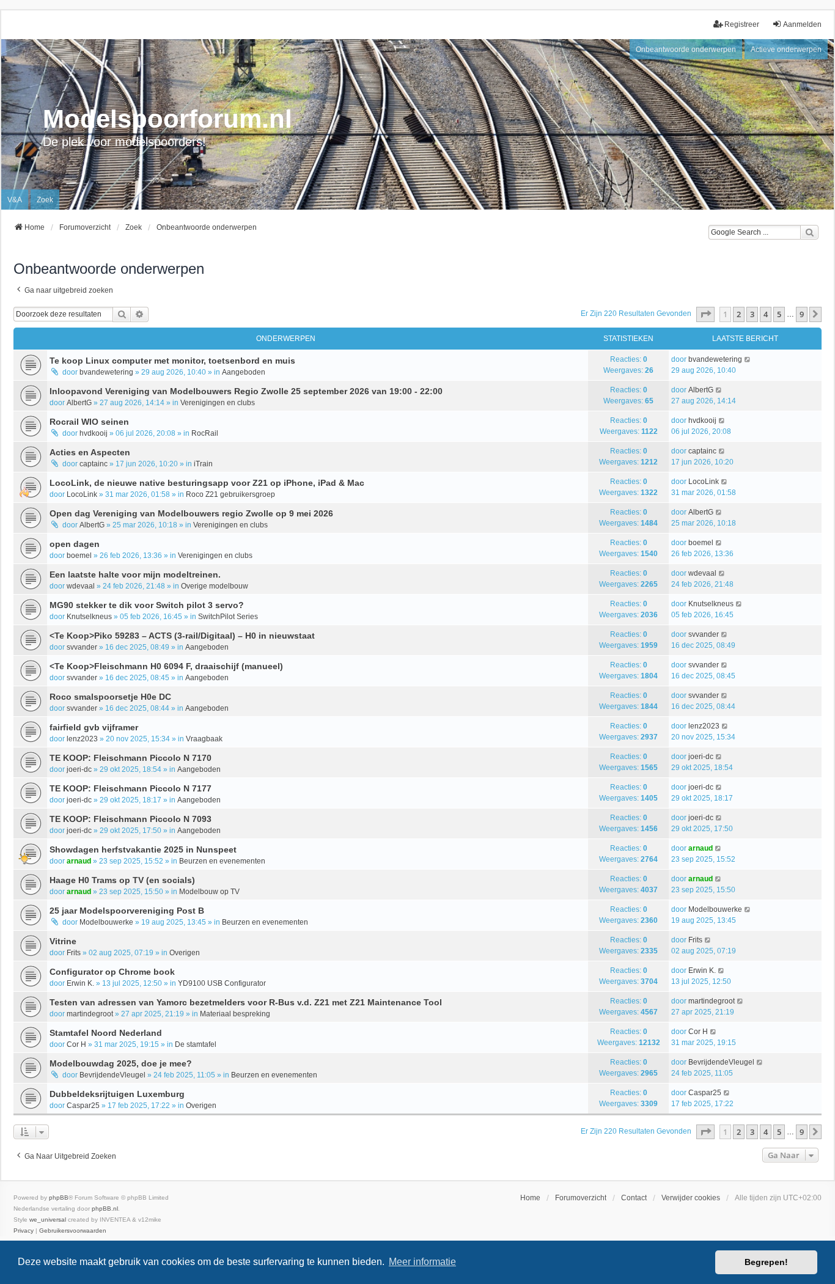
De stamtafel (195, 1044)
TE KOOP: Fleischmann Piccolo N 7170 (131, 758)
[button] (705, 314)
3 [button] (752, 314)
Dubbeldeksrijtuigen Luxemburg (117, 1094)
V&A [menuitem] (14, 200)
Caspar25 (83, 1105)
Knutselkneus (89, 616)
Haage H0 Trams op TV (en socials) (122, 880)
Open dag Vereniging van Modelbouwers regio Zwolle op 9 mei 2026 (191, 513)
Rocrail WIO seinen (89, 422)
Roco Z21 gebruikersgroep (230, 494)
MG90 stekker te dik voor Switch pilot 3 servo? (147, 605)
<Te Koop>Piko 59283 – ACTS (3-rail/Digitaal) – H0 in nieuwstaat (182, 635)
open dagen (75, 544)
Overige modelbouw (214, 586)
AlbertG (79, 402)
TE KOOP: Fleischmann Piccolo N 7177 (131, 788)
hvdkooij (93, 433)
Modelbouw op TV (209, 891)
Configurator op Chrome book (112, 972)
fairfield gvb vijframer (94, 727)
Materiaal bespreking (235, 1014)
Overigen (184, 952)
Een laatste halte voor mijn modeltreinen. (135, 574)
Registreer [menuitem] (741, 24)
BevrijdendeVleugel (112, 1075)
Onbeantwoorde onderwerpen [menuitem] (686, 49)
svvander (82, 647)
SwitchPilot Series (228, 616)
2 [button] (739, 314)
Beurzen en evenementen (222, 861)
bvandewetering (106, 372)
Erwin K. (80, 983)
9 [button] (802, 314)
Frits (74, 952)
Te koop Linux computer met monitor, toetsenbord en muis (172, 360)
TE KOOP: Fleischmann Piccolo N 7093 (131, 819)
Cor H (76, 1044)
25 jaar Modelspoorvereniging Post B (127, 910)
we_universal (47, 1219)
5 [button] (779, 314)
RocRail (204, 433)
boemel (79, 555)
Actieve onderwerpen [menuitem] (786, 49)
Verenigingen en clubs (217, 402)
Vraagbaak (204, 739)
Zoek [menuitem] (45, 200)
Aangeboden (243, 372)
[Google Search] (809, 232)
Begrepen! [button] (766, 1262)
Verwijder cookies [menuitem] (690, 1198)
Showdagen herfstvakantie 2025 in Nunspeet (143, 849)
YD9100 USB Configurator (222, 983)
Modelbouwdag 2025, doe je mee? (121, 1063)
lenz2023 (82, 739)
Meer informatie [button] (422, 1261)
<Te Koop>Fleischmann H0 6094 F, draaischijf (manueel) (166, 666)
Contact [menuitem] (634, 1198)
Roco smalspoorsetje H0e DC (110, 697)
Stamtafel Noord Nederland (106, 1033)
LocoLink (82, 494)
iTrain (203, 464)
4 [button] (765, 314)
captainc (93, 464)
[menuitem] (23, 1230)
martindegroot (90, 1014)
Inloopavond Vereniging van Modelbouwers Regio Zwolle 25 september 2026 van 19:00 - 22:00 (246, 391)
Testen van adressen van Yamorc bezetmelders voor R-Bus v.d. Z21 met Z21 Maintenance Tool (246, 1002)
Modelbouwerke (106, 922)
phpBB (58, 1197)
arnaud (79, 861)
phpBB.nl (105, 1208)
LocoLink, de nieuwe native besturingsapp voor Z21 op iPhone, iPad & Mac (207, 483)
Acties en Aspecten (90, 452)
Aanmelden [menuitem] (802, 24)
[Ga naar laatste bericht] (748, 359)
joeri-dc (79, 769)
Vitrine (63, 941)
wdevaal (81, 586)
